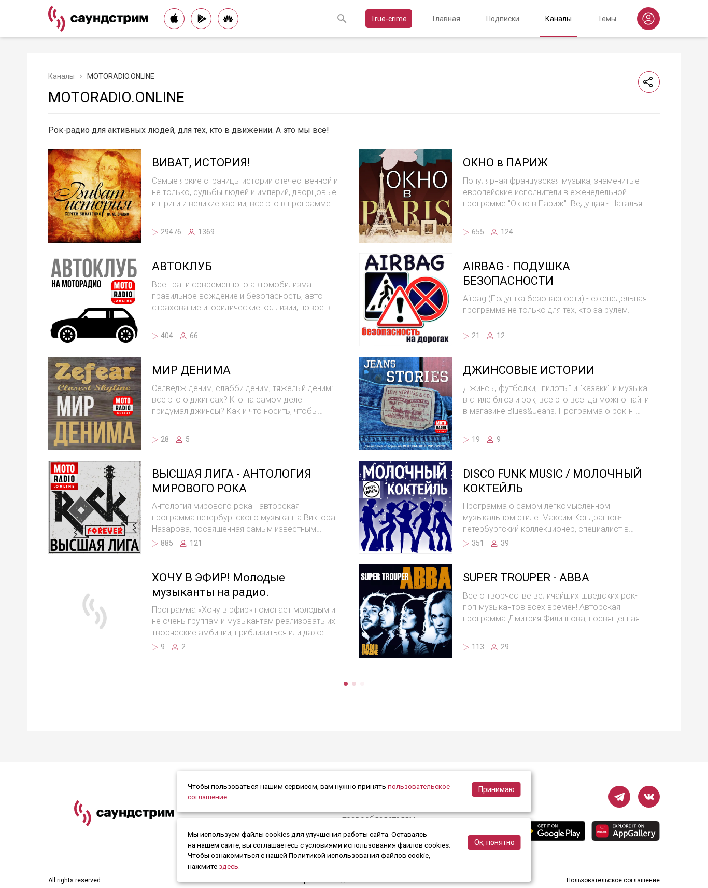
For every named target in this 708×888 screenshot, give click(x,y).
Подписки (502, 19)
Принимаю (496, 789)
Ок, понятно (494, 842)
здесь (228, 866)
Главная (446, 19)
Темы (607, 19)
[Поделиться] (649, 82)
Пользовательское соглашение (613, 880)
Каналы (558, 19)
